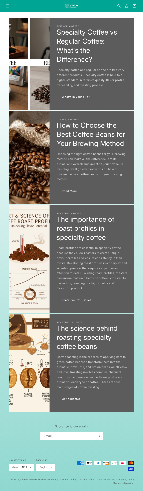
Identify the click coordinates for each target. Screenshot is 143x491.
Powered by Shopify (48, 479)
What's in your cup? (76, 97)
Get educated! (72, 399)
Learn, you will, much (77, 300)
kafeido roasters (28, 479)
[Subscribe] (99, 436)
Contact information (123, 483)
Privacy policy (87, 479)
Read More (69, 190)
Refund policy (69, 479)
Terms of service (106, 479)
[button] (7, 6)
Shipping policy (126, 479)
